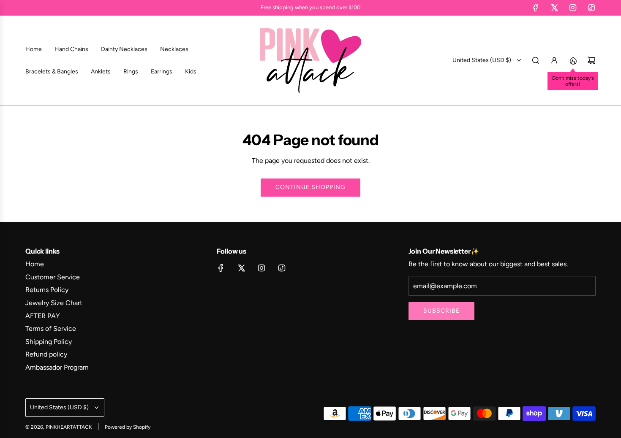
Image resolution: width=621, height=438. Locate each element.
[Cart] (591, 60)
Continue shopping (310, 187)
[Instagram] (573, 7)
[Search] (535, 60)
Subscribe (441, 310)
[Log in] (554, 60)
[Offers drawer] (573, 60)
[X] (554, 7)
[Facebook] (535, 7)
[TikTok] (591, 7)
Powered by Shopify (127, 427)
